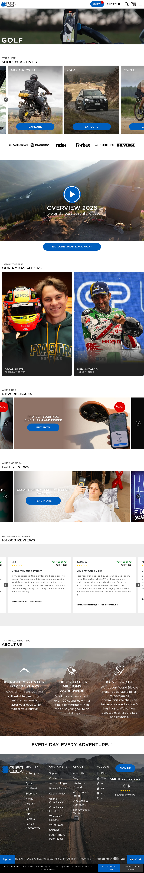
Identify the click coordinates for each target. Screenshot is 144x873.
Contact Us (56, 778)
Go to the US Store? (109, 868)
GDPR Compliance (56, 801)
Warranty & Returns (56, 818)
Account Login (58, 783)
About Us (78, 773)
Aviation (30, 804)
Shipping (112, 4)
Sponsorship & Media (81, 812)
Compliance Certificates (56, 809)
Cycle (28, 783)
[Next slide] (138, 99)
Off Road (31, 788)
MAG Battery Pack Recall (57, 837)
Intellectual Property (79, 785)
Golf (28, 809)
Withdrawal (56, 825)
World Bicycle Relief (81, 794)
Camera (30, 819)
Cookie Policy (57, 794)
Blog (75, 778)
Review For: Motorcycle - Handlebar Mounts (97, 605)
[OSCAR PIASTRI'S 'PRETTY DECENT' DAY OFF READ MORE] (72, 520)
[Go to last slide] (6, 99)
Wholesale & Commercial (80, 803)
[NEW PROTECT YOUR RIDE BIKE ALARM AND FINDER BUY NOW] (72, 447)
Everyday (31, 794)
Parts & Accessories (32, 826)
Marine (29, 799)
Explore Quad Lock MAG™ (72, 247)
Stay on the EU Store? (132, 868)
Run (27, 814)
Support (54, 773)
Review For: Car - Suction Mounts (28, 602)
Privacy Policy (57, 788)
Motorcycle (32, 773)
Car (27, 778)
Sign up (7, 859)
